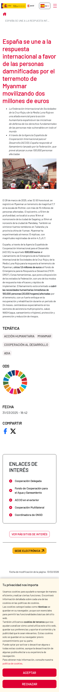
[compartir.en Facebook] (5, 431)
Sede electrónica (27, 550)
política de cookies (12, 663)
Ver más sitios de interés (29, 534)
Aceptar (29, 672)
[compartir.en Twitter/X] (13, 431)
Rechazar (29, 684)
